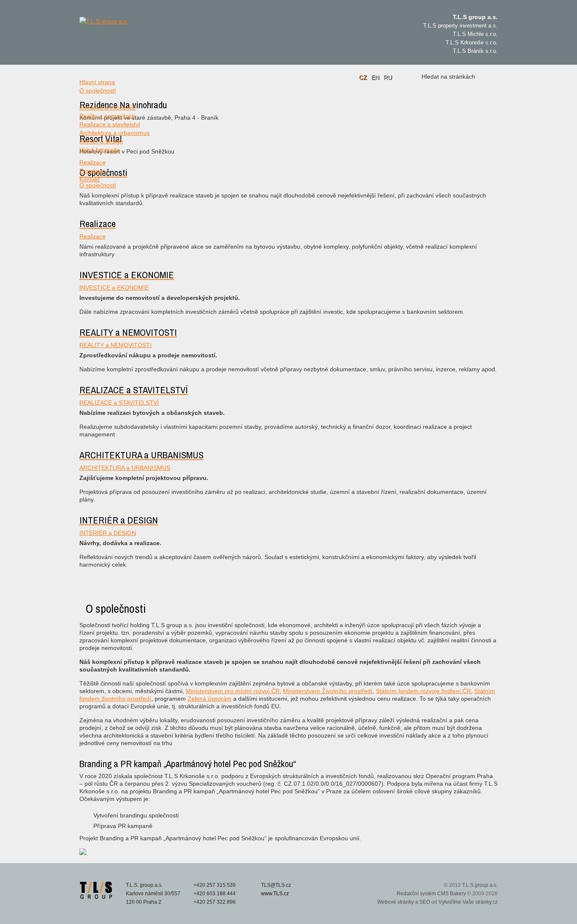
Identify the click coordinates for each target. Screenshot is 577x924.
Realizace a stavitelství (109, 124)
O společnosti (97, 90)
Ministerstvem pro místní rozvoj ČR (233, 691)
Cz (363, 77)
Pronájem (92, 170)
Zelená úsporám (209, 698)
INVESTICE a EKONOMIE (114, 287)
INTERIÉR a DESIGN (107, 532)
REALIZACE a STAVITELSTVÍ (119, 402)
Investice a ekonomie (107, 107)
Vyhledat (487, 76)
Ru (388, 77)
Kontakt (89, 179)
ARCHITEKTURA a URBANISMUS (124, 467)
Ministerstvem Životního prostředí (328, 691)
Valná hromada (99, 149)
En (375, 77)
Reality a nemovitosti (107, 115)
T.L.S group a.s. (480, 885)
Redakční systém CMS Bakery (431, 894)
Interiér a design (101, 141)
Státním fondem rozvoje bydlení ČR (423, 691)
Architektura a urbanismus (114, 132)
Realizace (92, 162)
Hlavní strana (97, 82)
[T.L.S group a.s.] (119, 38)
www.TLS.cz (275, 894)
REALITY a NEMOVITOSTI (115, 345)
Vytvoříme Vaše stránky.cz (468, 902)
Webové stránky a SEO (403, 902)
